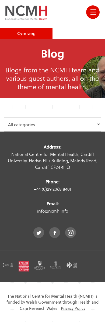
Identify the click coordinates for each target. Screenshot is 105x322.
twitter (38, 232)
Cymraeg (26, 33)
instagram (70, 232)
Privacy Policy (73, 308)
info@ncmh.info (52, 211)
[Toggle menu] (93, 12)
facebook (54, 232)
